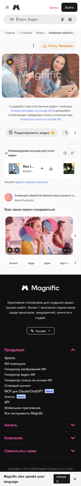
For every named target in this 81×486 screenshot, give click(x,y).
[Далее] (75, 132)
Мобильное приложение (22, 407)
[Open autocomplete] (10, 19)
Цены (54, 7)
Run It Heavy (28, 166)
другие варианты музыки (32, 182)
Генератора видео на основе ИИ (31, 110)
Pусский (41, 331)
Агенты (14, 396)
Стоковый (25, 32)
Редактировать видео (29, 133)
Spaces (9, 357)
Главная (9, 32)
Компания (13, 437)
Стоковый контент (17, 385)
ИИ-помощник (14, 363)
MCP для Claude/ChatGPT (28, 391)
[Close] (75, 479)
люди (31, 263)
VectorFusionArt (24, 200)
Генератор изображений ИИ (25, 369)
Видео (40, 32)
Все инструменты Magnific (23, 413)
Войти (69, 7)
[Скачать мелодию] (51, 168)
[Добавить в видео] (42, 168)
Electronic (29, 171)
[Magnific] (40, 288)
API (6, 402)
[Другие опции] (33, 45)
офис (47, 263)
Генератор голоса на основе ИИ (40, 119)
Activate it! (61, 479)
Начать (10, 425)
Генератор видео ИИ (19, 374)
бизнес (13, 263)
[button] (40, 330)
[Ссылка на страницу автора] (8, 197)
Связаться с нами (20, 450)
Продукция (14, 349)
